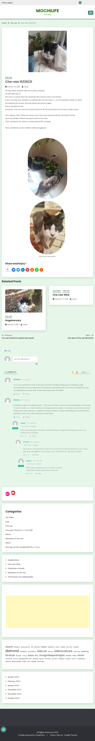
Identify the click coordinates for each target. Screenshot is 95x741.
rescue (41, 659)
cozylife (75, 647)
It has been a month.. (16, 568)
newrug (15, 659)
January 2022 (13, 685)
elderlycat (50, 651)
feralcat (10, 655)
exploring (85, 651)
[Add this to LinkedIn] (23, 270)
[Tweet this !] (18, 270)
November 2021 (15, 694)
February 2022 (14, 681)
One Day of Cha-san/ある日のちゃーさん (91, 2)
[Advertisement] (47, 612)
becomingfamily (25, 647)
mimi (74, 655)
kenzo (31, 655)
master (68, 655)
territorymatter (16, 661)
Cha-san (84, 2)
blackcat (37, 647)
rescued (48, 659)
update (33, 661)
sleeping (61, 659)
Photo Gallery (7, 2)
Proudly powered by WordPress (31, 735)
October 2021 (14, 698)
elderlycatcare (63, 651)
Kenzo (8, 534)
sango (26, 87)
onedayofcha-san (25, 659)
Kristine (33, 426)
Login (8, 351)
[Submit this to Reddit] (32, 270)
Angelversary (13, 320)
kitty (36, 655)
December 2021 (14, 689)
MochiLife (47, 11)
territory (8, 661)
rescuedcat (55, 659)
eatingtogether (32, 651)
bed (32, 647)
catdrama (51, 647)
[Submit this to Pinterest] (27, 270)
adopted (9, 646)
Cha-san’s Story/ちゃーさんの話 (88, 2)
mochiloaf (8, 659)
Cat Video (57, 291)
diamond (12, 651)
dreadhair (23, 651)
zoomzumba (40, 661)
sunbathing (81, 659)
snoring (68, 659)
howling (24, 655)
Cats (7, 521)
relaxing (35, 659)
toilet (24, 661)
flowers (18, 655)
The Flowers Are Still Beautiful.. (20, 577)
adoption (17, 647)
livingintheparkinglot (52, 655)
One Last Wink (61, 294)
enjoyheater (76, 651)
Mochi (7, 543)
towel (28, 661)
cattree (62, 647)
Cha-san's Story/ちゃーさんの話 (19, 530)
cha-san (69, 647)
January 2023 (13, 677)
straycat (74, 659)
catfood (57, 647)
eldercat (42, 651)
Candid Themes (70, 735)
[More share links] (41, 270)
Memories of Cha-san (14, 538)
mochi (80, 655)
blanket (44, 647)
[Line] (37, 270)
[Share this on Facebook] (13, 270)
